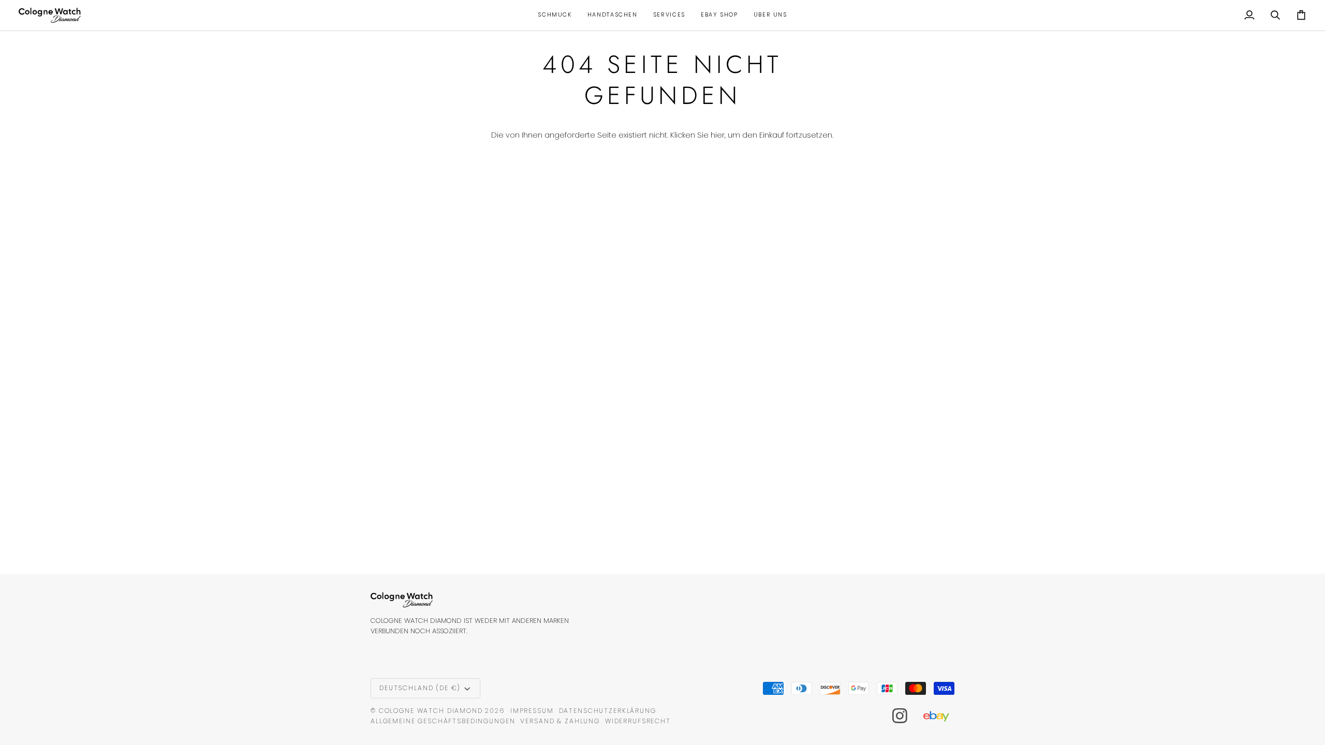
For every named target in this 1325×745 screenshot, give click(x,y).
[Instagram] (900, 716)
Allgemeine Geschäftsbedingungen (443, 721)
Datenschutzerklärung (607, 710)
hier (718, 135)
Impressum (532, 710)
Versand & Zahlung (560, 721)
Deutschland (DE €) (420, 687)
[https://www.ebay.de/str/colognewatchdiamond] (941, 716)
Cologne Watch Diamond (431, 710)
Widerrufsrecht (638, 721)
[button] (554, 15)
